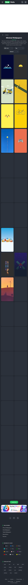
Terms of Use (10, 581)
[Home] (2, 34)
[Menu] (2, 2)
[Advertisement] (14, 18)
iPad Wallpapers (6, 529)
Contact (11, 579)
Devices (4, 536)
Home (6, 579)
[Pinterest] (14, 518)
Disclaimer (18, 581)
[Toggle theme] (25, 2)
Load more (14, 502)
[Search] (22, 2)
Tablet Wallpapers (7, 532)
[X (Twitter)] (17, 518)
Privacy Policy (19, 579)
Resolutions (5, 534)
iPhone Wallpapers (7, 527)
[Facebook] (10, 518)
